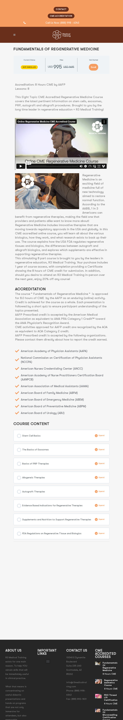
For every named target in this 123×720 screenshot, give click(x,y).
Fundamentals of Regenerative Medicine (110, 666)
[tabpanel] (61, 246)
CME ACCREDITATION (61, 16)
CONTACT (61, 9)
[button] (48, 661)
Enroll (93, 67)
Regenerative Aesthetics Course (111, 682)
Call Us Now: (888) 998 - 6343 (62, 22)
